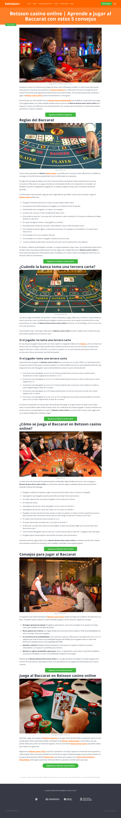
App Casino (24, 777)
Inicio (29, 4)
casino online (51, 173)
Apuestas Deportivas (45, 4)
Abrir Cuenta (106, 4)
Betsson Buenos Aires (54, 777)
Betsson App (64, 4)
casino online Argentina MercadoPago (90, 777)
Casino (56, 4)
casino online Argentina (74, 777)
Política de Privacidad (110, 810)
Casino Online (10, 24)
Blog (71, 4)
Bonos (35, 4)
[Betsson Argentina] (12, 2)
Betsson (30, 777)
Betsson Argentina (44, 777)
